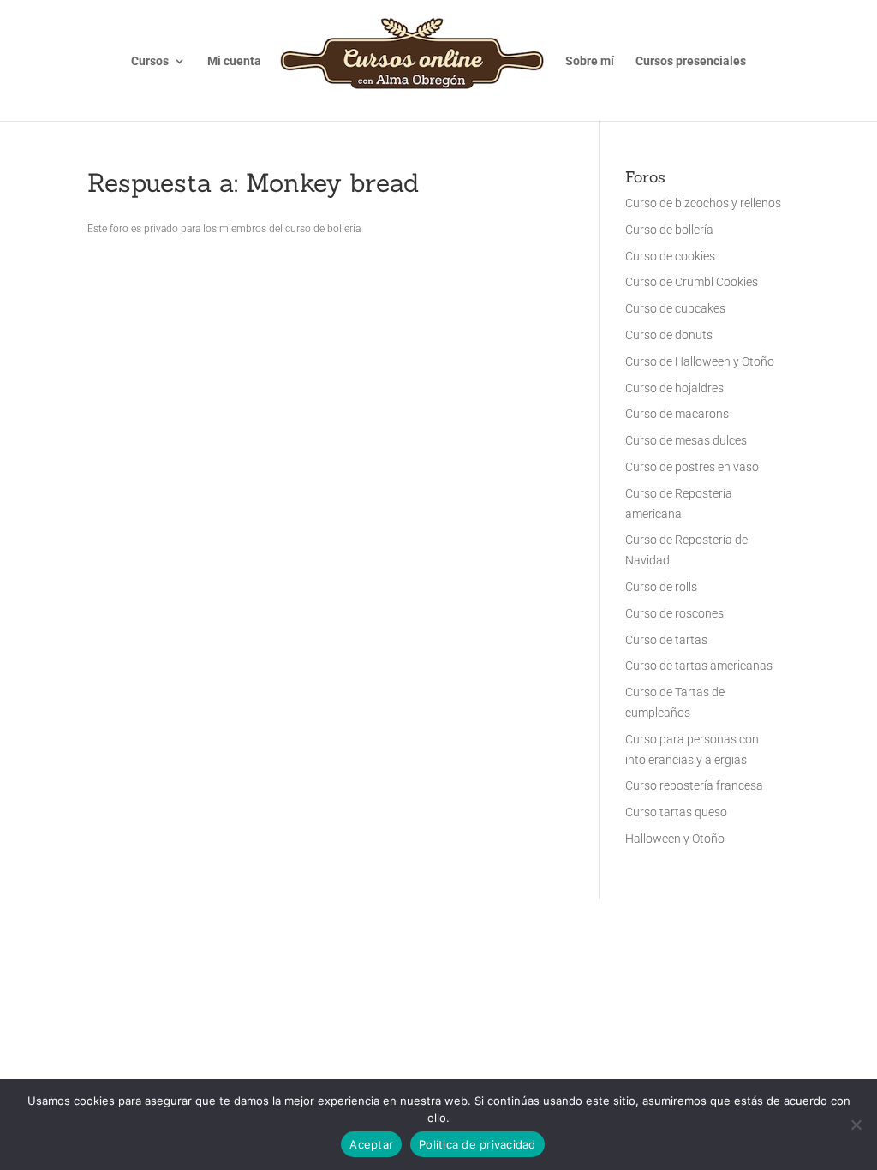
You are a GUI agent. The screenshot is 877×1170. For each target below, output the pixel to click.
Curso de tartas (666, 640)
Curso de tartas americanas (699, 665)
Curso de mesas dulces (686, 440)
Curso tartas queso (676, 812)
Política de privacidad (477, 1144)
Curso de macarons (677, 414)
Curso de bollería (669, 229)
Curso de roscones (674, 613)
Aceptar (371, 1144)
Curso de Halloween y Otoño (699, 361)
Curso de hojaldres (674, 388)
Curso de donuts (669, 335)
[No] (855, 1124)
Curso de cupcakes (675, 308)
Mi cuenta (234, 61)
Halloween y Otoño (675, 838)
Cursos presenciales (690, 61)
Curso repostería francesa (694, 785)
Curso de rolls (661, 587)
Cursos (150, 61)
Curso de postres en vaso (692, 467)
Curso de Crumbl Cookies (691, 282)
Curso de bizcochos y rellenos (703, 203)
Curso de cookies (670, 256)
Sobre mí (589, 61)
